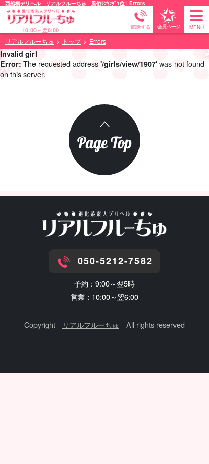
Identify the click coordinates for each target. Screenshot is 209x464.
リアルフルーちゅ (90, 324)
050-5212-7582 (115, 260)
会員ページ (168, 26)
